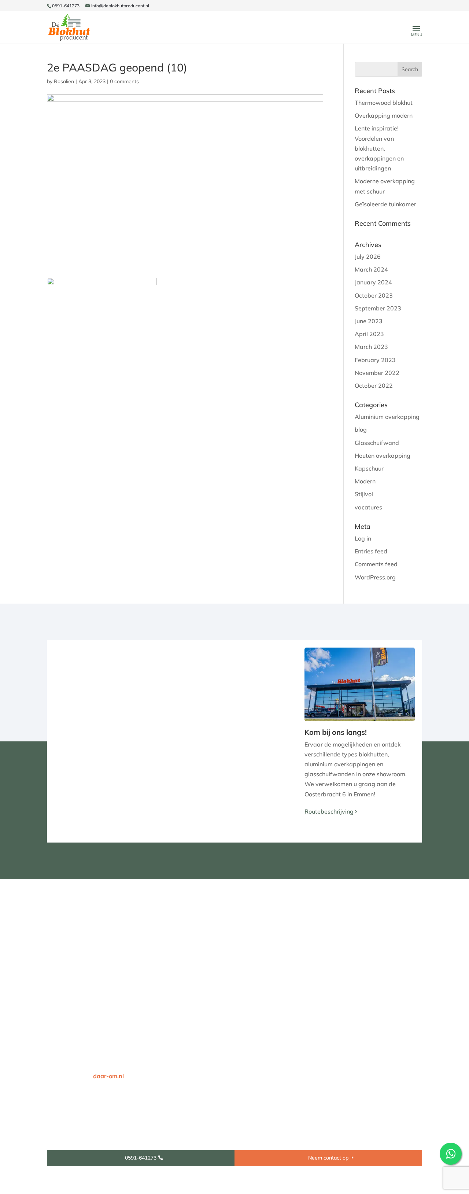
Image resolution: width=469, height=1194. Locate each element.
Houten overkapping (382, 455)
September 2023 (378, 308)
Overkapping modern (384, 115)
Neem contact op (328, 1157)
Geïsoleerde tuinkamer (385, 204)
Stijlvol (364, 494)
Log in (363, 538)
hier (359, 941)
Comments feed (376, 564)
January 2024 (373, 282)
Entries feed (371, 551)
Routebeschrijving (329, 811)
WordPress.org (375, 577)
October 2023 (374, 295)
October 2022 (374, 385)
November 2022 (377, 372)
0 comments (124, 81)
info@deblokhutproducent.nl (286, 951)
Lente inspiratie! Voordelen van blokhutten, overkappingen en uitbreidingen (379, 148)
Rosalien (64, 81)
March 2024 (371, 269)
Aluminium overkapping (387, 416)
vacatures (368, 507)
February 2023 (375, 360)
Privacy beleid (332, 1076)
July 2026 (368, 256)
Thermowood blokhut (384, 102)
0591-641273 (66, 5)
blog (361, 429)
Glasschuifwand (377, 442)
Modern (365, 481)
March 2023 (371, 346)
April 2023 (369, 334)
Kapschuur (369, 468)
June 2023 (369, 321)
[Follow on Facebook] (51, 1005)
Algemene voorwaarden (389, 1076)
